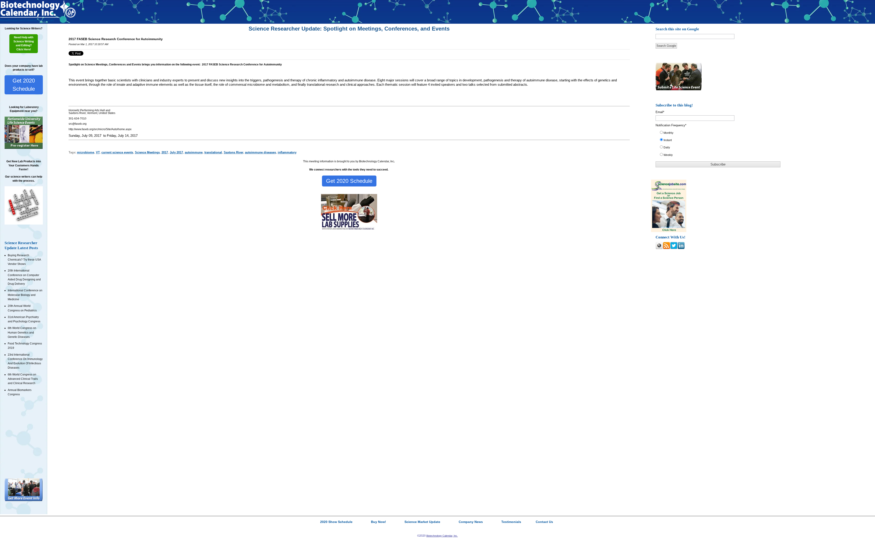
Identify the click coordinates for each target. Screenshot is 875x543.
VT (98, 152)
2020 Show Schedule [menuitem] (336, 522)
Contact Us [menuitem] (544, 522)
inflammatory (287, 152)
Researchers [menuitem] (16, 20)
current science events (117, 152)
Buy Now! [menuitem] (378, 522)
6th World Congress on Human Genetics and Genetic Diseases (22, 332)
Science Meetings (147, 152)
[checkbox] (721, 145)
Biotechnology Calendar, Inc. (442, 535)
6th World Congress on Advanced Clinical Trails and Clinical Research (23, 379)
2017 (165, 152)
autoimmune (194, 152)
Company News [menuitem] (471, 522)
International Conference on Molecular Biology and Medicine (25, 295)
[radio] (721, 133)
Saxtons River (233, 152)
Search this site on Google (677, 29)
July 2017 (176, 152)
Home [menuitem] (4, 20)
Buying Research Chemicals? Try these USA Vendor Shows (24, 260)
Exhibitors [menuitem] (31, 20)
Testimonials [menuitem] (46, 20)
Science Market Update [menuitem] (422, 522)
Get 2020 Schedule (24, 85)
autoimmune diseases (260, 152)
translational (213, 152)
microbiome (85, 152)
